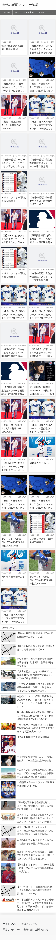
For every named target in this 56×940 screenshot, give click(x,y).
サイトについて (11, 923)
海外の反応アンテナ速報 (20, 4)
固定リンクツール (12, 929)
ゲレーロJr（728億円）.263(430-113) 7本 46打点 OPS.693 (13, 542)
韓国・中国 (29, 12)
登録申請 (28, 929)
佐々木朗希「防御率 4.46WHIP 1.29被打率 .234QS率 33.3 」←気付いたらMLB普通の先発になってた (41, 394)
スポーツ (42, 12)
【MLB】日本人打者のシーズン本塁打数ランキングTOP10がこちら (41, 125)
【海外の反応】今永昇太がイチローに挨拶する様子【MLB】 (40, 201)
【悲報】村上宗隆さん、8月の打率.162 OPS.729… (11, 125)
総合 (17, 12)
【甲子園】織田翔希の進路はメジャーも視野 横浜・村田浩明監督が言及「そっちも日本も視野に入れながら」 (42, 242)
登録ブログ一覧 (29, 923)
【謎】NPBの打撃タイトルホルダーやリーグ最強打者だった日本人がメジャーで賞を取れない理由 (12, 242)
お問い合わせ (42, 929)
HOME (7, 12)
